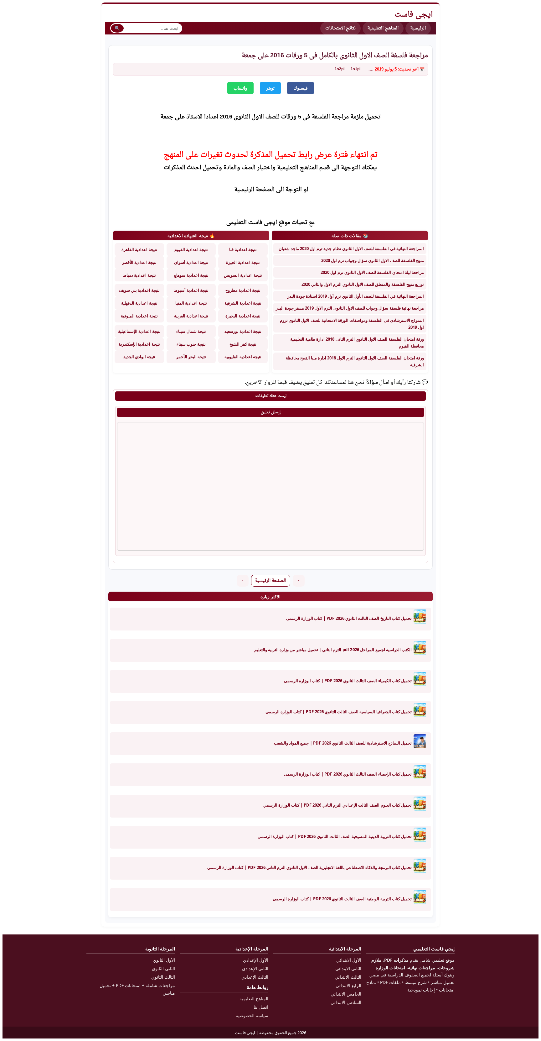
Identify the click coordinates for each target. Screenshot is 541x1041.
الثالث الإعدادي (254, 977)
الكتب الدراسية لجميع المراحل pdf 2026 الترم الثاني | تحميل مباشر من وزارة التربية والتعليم (333, 649)
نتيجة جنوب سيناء (191, 344)
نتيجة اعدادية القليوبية (242, 356)
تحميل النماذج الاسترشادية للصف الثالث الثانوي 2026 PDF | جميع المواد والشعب (343, 743)
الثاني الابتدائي (348, 968)
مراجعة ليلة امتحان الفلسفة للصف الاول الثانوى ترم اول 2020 (372, 272)
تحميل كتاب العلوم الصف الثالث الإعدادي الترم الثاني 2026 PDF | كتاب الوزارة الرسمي (337, 805)
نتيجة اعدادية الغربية (191, 316)
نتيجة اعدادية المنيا (191, 303)
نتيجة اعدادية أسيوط (191, 290)
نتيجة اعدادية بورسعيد (242, 331)
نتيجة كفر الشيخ (242, 344)
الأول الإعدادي (255, 960)
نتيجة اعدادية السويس (243, 275)
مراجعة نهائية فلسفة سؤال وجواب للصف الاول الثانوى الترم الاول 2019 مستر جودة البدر (350, 308)
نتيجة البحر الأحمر (191, 356)
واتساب (240, 88)
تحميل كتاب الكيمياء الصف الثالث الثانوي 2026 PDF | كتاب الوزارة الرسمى (348, 680)
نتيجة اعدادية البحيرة (242, 316)
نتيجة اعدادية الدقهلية (139, 303)
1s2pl (339, 69)
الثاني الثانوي (163, 968)
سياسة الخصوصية (252, 1015)
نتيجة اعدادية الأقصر (139, 262)
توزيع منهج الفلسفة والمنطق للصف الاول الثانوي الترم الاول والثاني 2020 (362, 284)
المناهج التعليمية (383, 28)
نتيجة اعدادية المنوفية (139, 316)
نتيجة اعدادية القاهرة (139, 249)
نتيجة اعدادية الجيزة (243, 262)
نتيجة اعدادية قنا (242, 249)
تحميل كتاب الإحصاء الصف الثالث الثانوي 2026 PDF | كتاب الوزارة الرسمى (348, 774)
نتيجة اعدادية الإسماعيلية (139, 331)
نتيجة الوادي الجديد (139, 356)
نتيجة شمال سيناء (191, 331)
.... (371, 69)
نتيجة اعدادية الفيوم (191, 249)
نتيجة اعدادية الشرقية (242, 303)
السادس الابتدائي (346, 1002)
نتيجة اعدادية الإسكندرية (139, 344)
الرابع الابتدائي (348, 985)
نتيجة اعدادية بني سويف (139, 290)
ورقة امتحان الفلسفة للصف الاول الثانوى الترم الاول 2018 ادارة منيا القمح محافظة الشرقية (355, 361)
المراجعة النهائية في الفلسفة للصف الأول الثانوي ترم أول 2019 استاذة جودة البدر (355, 296)
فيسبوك (300, 88)
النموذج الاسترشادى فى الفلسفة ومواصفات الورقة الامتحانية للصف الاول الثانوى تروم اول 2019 (352, 323)
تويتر (270, 88)
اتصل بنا (261, 1007)
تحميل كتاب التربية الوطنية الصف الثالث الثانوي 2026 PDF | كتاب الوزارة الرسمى (342, 899)
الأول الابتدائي (348, 960)
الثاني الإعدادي (255, 968)
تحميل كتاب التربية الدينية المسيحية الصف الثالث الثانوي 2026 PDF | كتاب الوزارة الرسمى (335, 836)
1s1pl (355, 69)
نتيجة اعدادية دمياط (139, 275)
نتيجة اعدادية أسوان (191, 262)
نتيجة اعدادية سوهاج (191, 275)
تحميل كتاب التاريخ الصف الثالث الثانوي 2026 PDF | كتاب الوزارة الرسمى (349, 618)
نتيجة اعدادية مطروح (242, 290)
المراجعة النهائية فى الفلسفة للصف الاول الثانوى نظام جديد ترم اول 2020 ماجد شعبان (351, 248)
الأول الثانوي (164, 960)
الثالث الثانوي (163, 977)
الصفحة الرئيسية (270, 581)
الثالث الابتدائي (348, 977)
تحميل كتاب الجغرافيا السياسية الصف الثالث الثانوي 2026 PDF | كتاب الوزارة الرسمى (338, 711)
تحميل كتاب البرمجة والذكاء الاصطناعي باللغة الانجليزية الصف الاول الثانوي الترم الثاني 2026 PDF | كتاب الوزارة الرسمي (309, 867)
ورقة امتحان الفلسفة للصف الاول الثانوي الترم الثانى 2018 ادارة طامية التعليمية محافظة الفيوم (357, 342)
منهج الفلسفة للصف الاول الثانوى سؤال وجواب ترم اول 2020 (372, 260)
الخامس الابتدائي (346, 994)
